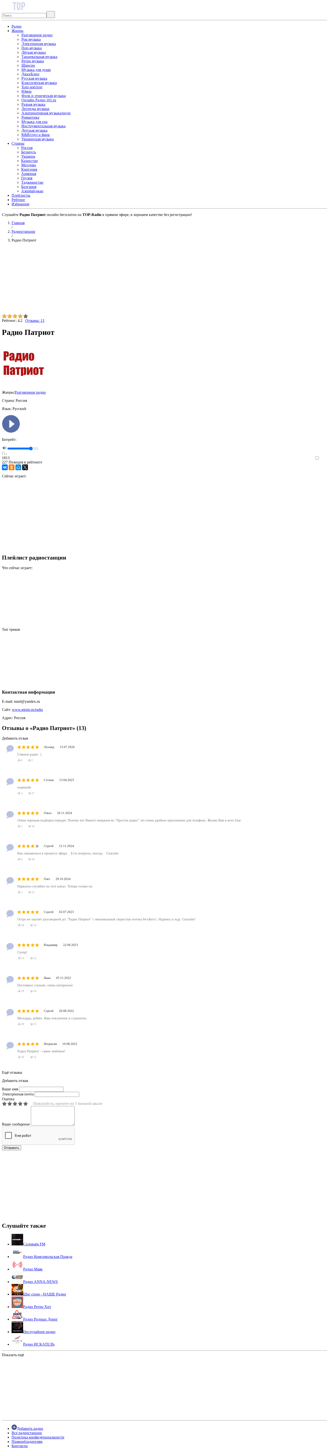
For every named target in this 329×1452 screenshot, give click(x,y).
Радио (16, 26)
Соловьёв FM (34, 1244)
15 (33, 892)
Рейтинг (18, 200)
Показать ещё (13, 1355)
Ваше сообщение (16, 1124)
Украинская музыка (37, 139)
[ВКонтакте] (5, 467)
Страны (18, 143)
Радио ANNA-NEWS (40, 1282)
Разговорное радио (37, 35)
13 (22, 958)
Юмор (26, 91)
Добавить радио (30, 1428)
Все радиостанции (27, 1433)
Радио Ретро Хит (37, 1307)
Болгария (28, 187)
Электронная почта (18, 1094)
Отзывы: (34, 321)
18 (33, 826)
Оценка (8, 1099)
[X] (25, 467)
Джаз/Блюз (30, 74)
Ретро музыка (32, 61)
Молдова (28, 165)
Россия (27, 148)
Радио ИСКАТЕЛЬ (38, 1344)
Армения (28, 174)
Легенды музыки (35, 109)
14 (34, 925)
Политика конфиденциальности (38, 1437)
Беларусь (28, 152)
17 (33, 793)
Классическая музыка (39, 83)
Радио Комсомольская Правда (47, 1257)
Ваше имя (10, 1089)
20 (22, 1024)
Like (323, 458)
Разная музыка (33, 104)
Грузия (26, 178)
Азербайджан (32, 191)
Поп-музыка (31, 48)
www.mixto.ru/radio (27, 710)
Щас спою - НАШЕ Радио (44, 1294)
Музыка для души (36, 70)
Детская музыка (34, 130)
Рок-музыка (31, 39)
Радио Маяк (33, 1269)
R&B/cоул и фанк (35, 135)
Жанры (17, 31)
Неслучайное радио (39, 1332)
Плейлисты (21, 195)
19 (22, 991)
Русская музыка (34, 78)
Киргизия (29, 169)
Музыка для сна (34, 122)
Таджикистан (32, 182)
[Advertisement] (146, 280)
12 (34, 1024)
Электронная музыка (38, 44)
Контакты (20, 1446)
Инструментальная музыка (43, 126)
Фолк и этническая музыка (43, 96)
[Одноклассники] (11, 467)
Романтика (30, 117)
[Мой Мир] (18, 467)
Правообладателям (27, 1441)
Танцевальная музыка (39, 57)
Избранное (20, 204)
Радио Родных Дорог (40, 1319)
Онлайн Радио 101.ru (38, 100)
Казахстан (29, 161)
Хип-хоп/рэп (31, 87)
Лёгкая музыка (33, 52)
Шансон (28, 65)
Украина (28, 156)
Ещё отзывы (12, 1072)
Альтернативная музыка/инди (46, 113)
